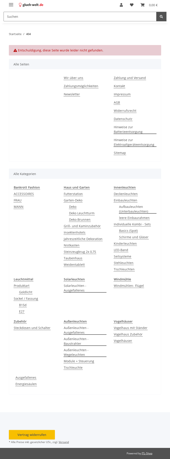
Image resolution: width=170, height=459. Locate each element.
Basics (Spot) (128, 231)
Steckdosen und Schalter (32, 328)
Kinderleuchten (125, 243)
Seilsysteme (122, 256)
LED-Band (121, 250)
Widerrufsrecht (125, 110)
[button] (121, 4)
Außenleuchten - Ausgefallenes (76, 330)
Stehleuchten (123, 263)
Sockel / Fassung (26, 298)
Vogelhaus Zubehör (128, 334)
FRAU (17, 200)
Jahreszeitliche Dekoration (83, 239)
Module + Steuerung (79, 361)
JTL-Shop (147, 453)
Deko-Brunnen (80, 219)
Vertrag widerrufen (31, 435)
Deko (72, 207)
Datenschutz (123, 119)
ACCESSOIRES (24, 194)
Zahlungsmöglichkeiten (81, 86)
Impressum (122, 94)
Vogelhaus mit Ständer (130, 328)
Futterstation (73, 194)
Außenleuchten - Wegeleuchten (76, 352)
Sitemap (120, 153)
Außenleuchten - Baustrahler (76, 341)
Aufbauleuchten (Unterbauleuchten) (133, 209)
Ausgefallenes (25, 377)
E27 (21, 311)
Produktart (21, 286)
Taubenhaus (73, 258)
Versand (64, 442)
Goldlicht (25, 292)
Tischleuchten (124, 269)
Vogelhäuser (123, 341)
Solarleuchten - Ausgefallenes (75, 288)
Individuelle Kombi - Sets (132, 224)
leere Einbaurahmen (134, 218)
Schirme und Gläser (134, 237)
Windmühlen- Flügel (129, 286)
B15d (23, 305)
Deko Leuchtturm (82, 213)
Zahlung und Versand (130, 78)
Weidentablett (74, 264)
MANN (18, 207)
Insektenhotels (74, 232)
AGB (117, 102)
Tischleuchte (73, 367)
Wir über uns (73, 78)
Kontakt (119, 86)
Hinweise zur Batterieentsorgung (128, 129)
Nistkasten (71, 245)
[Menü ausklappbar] (11, 3)
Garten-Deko (73, 200)
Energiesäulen (26, 384)
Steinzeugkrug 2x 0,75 (80, 252)
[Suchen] (161, 16)
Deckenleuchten (126, 194)
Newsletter (72, 94)
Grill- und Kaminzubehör (82, 226)
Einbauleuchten (125, 200)
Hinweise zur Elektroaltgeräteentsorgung (134, 142)
